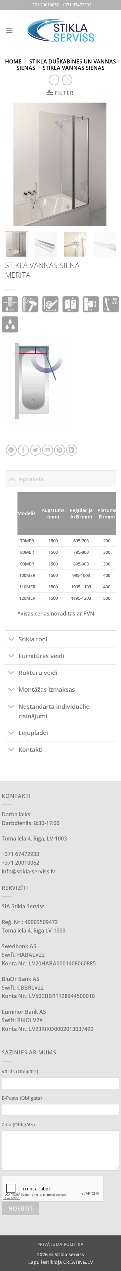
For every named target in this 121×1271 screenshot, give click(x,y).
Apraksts (31, 479)
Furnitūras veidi (41, 656)
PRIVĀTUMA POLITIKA (60, 1244)
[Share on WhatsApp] (11, 450)
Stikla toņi (32, 639)
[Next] (105, 164)
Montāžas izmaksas (46, 689)
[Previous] (16, 164)
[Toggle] (11, 478)
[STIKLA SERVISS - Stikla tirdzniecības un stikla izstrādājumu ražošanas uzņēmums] (60, 30)
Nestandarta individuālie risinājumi (53, 711)
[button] (9, 30)
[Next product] (54, 80)
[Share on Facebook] (23, 450)
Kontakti (30, 749)
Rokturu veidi (37, 673)
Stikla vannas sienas (74, 68)
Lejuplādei (33, 733)
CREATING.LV (78, 1262)
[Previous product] (67, 80)
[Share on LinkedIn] (71, 450)
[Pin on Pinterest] (59, 450)
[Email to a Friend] (47, 450)
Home (13, 61)
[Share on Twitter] (35, 450)
